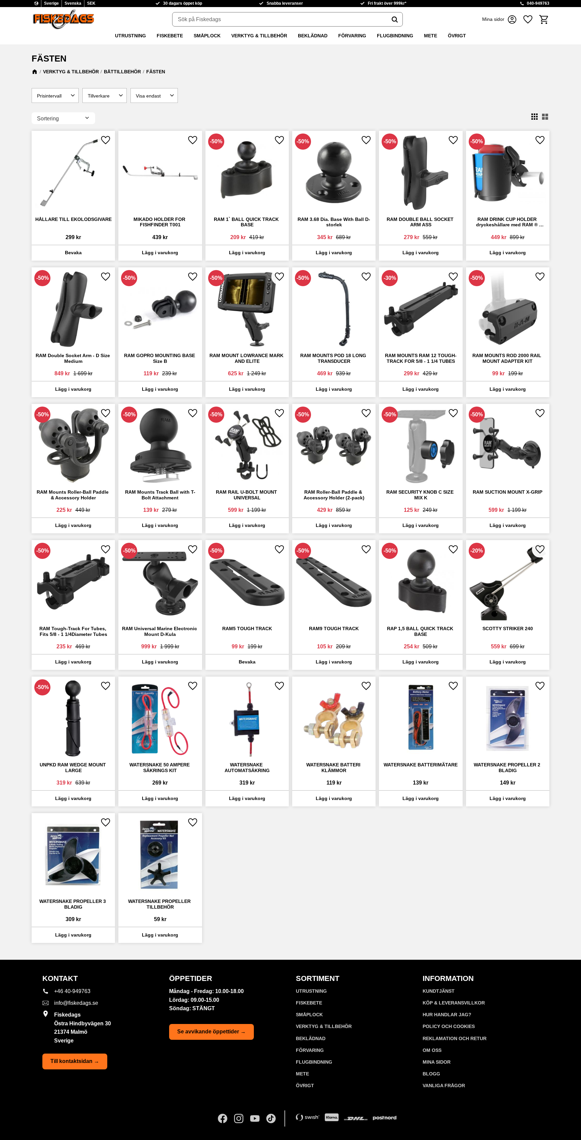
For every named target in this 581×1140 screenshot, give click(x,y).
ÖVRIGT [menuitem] (457, 35)
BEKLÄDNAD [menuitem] (312, 35)
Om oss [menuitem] (432, 1050)
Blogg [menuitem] (431, 1073)
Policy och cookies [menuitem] (449, 1026)
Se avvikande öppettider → (211, 1031)
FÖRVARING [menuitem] (352, 35)
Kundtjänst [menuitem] (439, 991)
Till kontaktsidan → (74, 1061)
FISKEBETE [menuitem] (170, 35)
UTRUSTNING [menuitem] (130, 35)
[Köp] (160, 253)
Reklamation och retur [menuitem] (455, 1038)
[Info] (73, 253)
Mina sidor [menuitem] (437, 1062)
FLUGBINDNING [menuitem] (395, 35)
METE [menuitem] (430, 35)
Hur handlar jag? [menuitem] (447, 1014)
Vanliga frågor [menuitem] (444, 1085)
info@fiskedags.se (76, 1003)
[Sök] (394, 19)
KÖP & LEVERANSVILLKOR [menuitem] (454, 1002)
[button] (528, 19)
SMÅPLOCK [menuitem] (207, 35)
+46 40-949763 (72, 991)
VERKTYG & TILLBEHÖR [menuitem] (259, 35)
